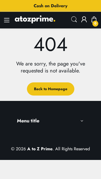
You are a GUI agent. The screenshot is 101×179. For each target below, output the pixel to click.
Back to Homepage (50, 89)
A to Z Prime (40, 149)
